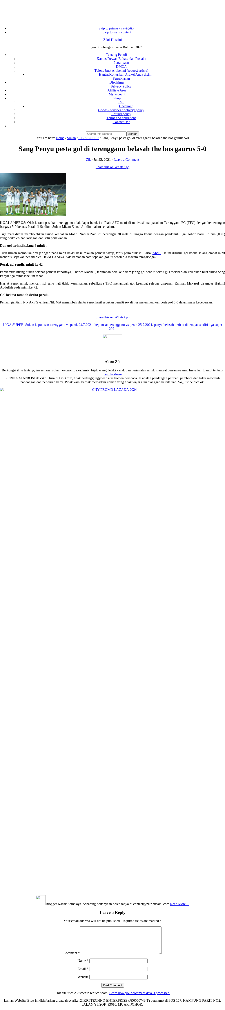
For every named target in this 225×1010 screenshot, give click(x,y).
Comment (72, 953)
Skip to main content (117, 32)
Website (83, 977)
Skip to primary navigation (116, 28)
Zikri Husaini (112, 40)
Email (83, 969)
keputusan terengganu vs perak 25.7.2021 (123, 325)
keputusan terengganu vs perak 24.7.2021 (64, 325)
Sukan (29, 325)
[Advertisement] (112, 11)
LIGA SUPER (13, 325)
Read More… (179, 904)
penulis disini (112, 374)
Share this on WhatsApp (112, 167)
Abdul (156, 253)
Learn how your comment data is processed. (139, 993)
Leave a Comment (126, 159)
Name (83, 961)
